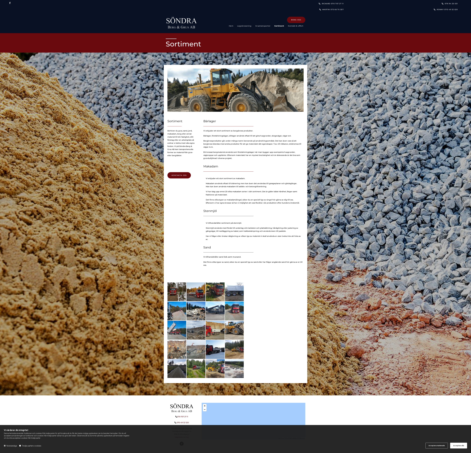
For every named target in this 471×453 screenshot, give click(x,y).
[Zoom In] (205, 406)
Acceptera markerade (437, 445)
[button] (331, 4)
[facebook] (10, 3)
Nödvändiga (12, 446)
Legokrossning (244, 26)
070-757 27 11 (182, 417)
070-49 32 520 (183, 422)
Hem (231, 26)
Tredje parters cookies (31, 446)
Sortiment (279, 26)
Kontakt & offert (295, 26)
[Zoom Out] (205, 409)
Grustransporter (262, 26)
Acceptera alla (458, 445)
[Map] (253, 421)
